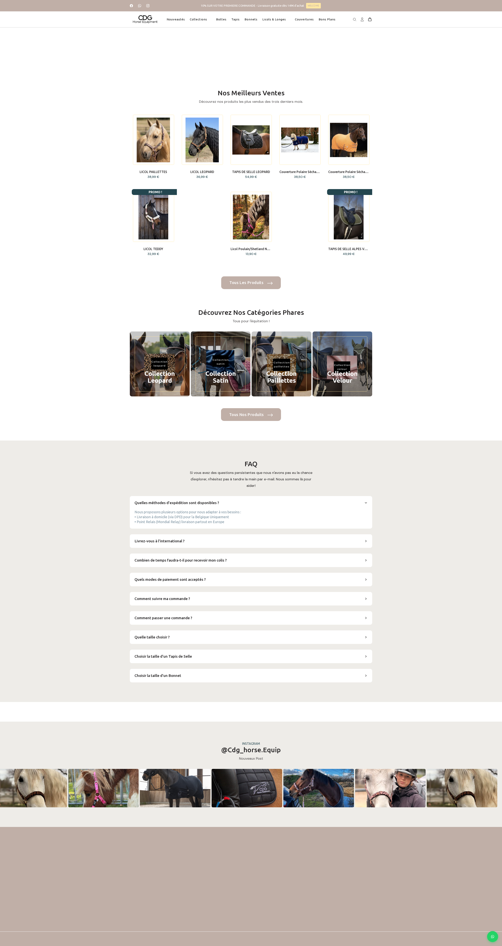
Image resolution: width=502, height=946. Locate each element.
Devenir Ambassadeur (292, 923)
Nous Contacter (288, 916)
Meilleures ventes (239, 894)
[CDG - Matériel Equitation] (145, 19)
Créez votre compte (193, 894)
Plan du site (284, 931)
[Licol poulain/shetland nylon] (251, 217)
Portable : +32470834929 (148, 888)
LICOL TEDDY (153, 249)
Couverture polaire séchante (349, 172)
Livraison (282, 880)
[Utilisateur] (362, 19)
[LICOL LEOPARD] (202, 140)
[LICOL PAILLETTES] (153, 140)
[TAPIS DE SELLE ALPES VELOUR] (348, 217)
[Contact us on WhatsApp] (492, 936)
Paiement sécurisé (289, 909)
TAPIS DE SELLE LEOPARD (251, 172)
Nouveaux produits (241, 887)
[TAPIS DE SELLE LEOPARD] (251, 140)
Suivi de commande (192, 880)
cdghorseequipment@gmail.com (153, 880)
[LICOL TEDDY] (153, 217)
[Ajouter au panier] (153, 163)
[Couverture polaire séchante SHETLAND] (299, 140)
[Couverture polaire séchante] (348, 140)
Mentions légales (288, 887)
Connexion (186, 887)
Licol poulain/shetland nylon (252, 249)
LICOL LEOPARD (202, 172)
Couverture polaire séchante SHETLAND (308, 172)
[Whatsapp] (139, 5)
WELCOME (313, 5)
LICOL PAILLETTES (153, 172)
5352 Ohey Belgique (144, 896)
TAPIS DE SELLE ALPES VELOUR (351, 249)
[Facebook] (131, 5)
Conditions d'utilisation (292, 894)
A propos (283, 902)
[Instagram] (147, 5)
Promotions (235, 880)
